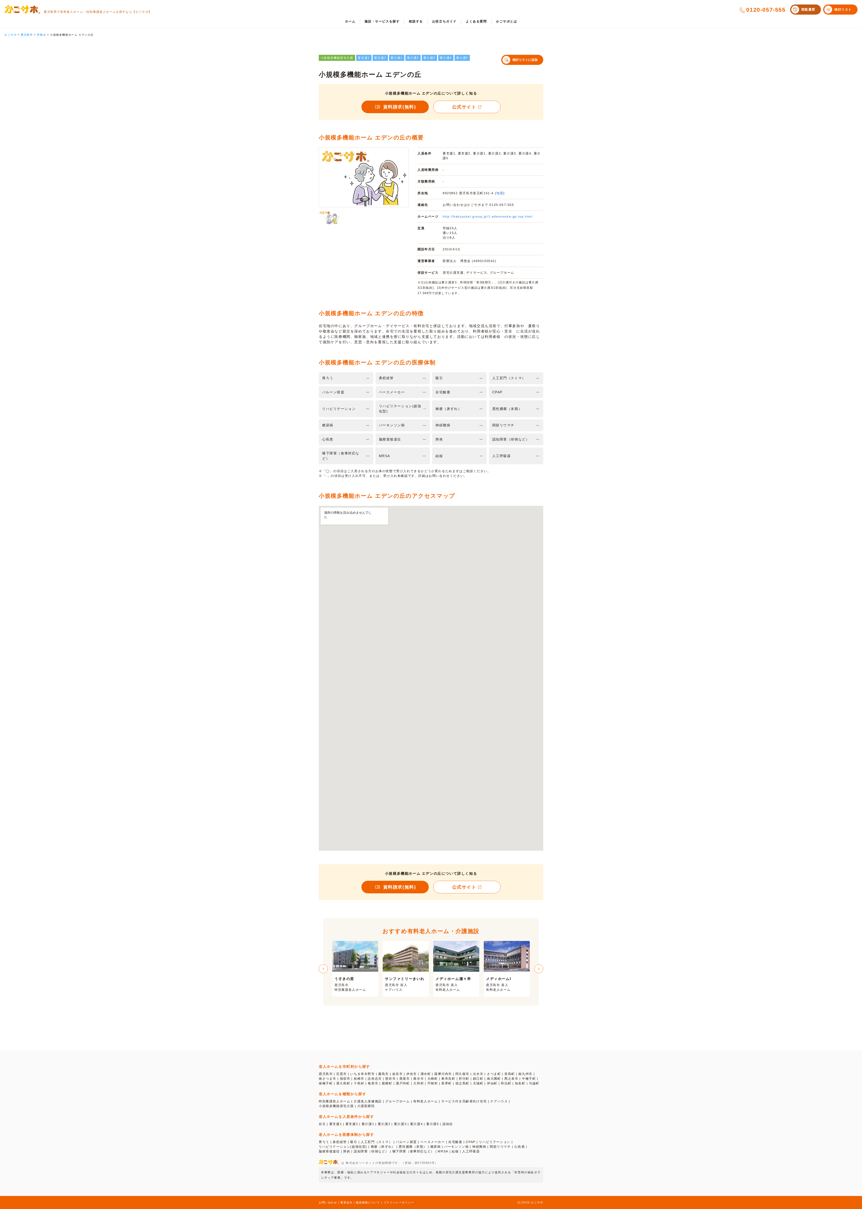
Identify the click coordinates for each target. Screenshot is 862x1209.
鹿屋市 (404, 1078)
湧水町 (425, 1074)
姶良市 (397, 1074)
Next (538, 968)
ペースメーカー (432, 1142)
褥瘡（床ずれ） (383, 1146)
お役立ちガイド (444, 21)
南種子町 (326, 1083)
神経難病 (479, 1146)
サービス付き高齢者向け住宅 (464, 1101)
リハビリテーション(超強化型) (343, 1146)
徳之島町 (462, 1083)
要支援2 (351, 1124)
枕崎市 (359, 1078)
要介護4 (416, 1124)
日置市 (341, 1074)
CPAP (470, 1142)
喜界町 (446, 1083)
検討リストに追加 (525, 60)
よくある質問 (476, 21)
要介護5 (432, 1124)
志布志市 (375, 1078)
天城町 (478, 1083)
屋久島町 (343, 1083)
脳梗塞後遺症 (329, 1151)
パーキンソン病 (456, 1146)
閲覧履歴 (808, 9)
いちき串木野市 (362, 1074)
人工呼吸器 (471, 1151)
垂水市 (418, 1078)
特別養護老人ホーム (334, 1101)
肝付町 (464, 1078)
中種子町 (529, 1078)
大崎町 (432, 1078)
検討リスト (843, 9)
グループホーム (397, 1101)
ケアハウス (499, 1101)
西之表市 (511, 1078)
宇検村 (432, 1083)
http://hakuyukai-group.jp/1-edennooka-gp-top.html (487, 216)
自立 (322, 1124)
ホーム (350, 21)
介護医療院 (366, 1106)
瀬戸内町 (403, 1083)
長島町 (509, 1074)
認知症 (447, 1124)
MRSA (443, 1151)
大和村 (418, 1083)
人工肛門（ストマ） (376, 1142)
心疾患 (519, 1146)
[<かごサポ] (22, 9)
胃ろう (324, 1142)
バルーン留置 (406, 1142)
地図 (499, 193)
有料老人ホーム (425, 1101)
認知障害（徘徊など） (371, 1151)
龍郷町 (387, 1083)
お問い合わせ (328, 1202)
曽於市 (390, 1078)
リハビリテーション (494, 1142)
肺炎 (346, 1151)
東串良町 (448, 1078)
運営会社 (346, 1202)
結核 (455, 1151)
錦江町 (478, 1078)
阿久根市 (462, 1074)
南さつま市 (327, 1078)
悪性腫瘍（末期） (413, 1146)
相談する (416, 21)
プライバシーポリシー (399, 1202)
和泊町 (506, 1083)
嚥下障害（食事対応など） (413, 1151)
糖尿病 (435, 1146)
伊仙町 (492, 1083)
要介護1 (368, 1124)
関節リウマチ (500, 1146)
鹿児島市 (326, 1074)
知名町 (520, 1083)
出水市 (478, 1074)
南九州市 (525, 1074)
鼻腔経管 (340, 1142)
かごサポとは (506, 21)
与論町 (534, 1083)
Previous (323, 968)
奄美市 (373, 1083)
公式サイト (464, 106)
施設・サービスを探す (382, 21)
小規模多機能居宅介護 (336, 1106)
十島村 (359, 1083)
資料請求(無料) (399, 106)
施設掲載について (368, 1202)
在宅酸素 (455, 1142)
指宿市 (345, 1078)
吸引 (353, 1142)
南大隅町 (494, 1078)
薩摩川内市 (443, 1074)
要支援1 (335, 1124)
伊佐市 (411, 1074)
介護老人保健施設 (368, 1101)
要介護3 (400, 1124)
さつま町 (494, 1074)
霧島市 (383, 1074)
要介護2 (384, 1124)
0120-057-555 (765, 10)
